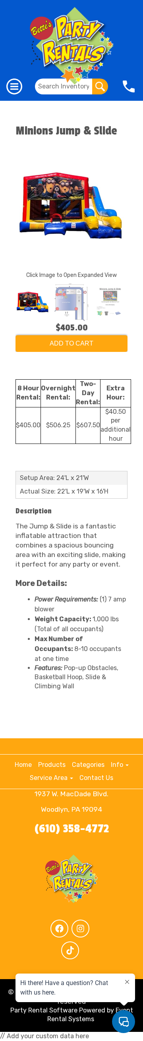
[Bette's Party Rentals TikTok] (70, 950)
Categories (88, 764)
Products (52, 764)
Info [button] (118, 764)
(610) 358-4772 (72, 829)
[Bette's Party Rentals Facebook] (59, 928)
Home (23, 764)
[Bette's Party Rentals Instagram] (80, 928)
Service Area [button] (49, 778)
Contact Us (96, 778)
